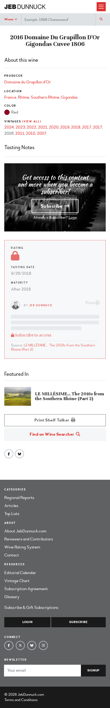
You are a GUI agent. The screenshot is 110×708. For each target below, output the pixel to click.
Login (73, 217)
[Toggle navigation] (101, 6)
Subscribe (52, 206)
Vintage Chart (17, 580)
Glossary (11, 596)
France (10, 97)
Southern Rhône (45, 97)
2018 (75, 127)
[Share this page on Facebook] (8, 453)
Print (90, 302)
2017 (86, 127)
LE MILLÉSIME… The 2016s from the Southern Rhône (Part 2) (53, 347)
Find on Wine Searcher (52, 434)
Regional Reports (19, 497)
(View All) (31, 121)
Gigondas (69, 97)
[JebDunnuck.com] (50, 7)
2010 (30, 133)
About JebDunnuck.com (25, 531)
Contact (11, 555)
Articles (11, 505)
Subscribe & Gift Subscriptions (31, 607)
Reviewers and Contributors (28, 539)
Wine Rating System (22, 547)
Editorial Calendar (20, 572)
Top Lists (11, 513)
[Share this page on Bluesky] (19, 453)
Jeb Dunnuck (41, 305)
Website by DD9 (58, 694)
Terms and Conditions (21, 700)
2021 (42, 127)
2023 (20, 127)
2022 (31, 127)
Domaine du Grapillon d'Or (27, 82)
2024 (9, 127)
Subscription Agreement (26, 588)
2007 (41, 133)
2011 (19, 133)
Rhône (23, 97)
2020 (53, 127)
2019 (64, 127)
